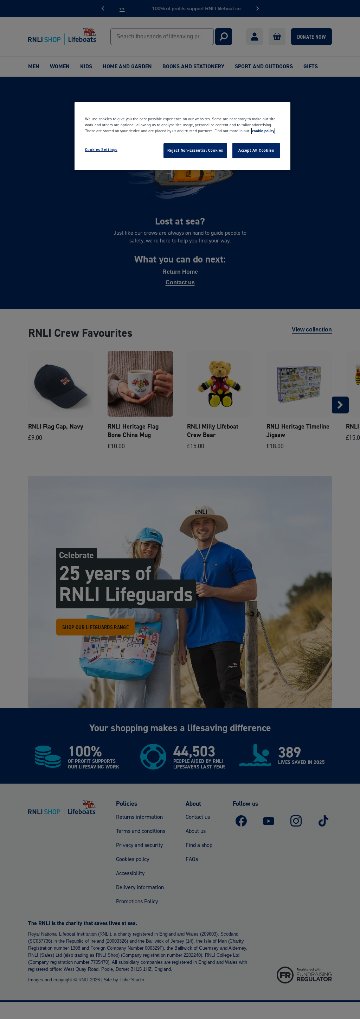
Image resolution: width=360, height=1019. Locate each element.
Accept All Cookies (256, 150)
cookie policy (263, 130)
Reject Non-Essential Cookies (195, 150)
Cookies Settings (101, 149)
